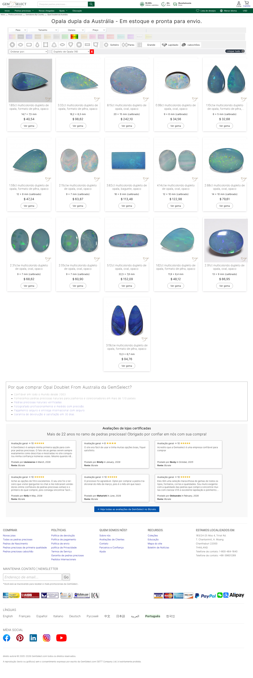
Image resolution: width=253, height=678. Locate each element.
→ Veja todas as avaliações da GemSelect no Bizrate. (126, 509)
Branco (139, 37)
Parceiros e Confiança (111, 547)
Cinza (56, 37)
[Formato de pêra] (37, 45)
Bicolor (12, 37)
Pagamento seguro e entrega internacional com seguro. (49, 410)
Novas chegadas (46, 11)
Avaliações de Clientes (111, 539)
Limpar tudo (233, 51)
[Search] (91, 4)
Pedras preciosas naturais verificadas (38, 402)
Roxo (101, 37)
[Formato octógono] (29, 45)
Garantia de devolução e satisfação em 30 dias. (44, 414)
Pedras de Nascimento (15, 543)
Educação (77, 11)
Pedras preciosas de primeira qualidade (25, 547)
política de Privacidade (64, 547)
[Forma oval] (20, 45)
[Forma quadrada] (45, 45)
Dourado (48, 37)
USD (245, 11)
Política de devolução (63, 535)
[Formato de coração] (71, 45)
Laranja (84, 37)
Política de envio (60, 543)
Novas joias (9, 535)
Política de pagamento (63, 539)
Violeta (131, 37)
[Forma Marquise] (62, 45)
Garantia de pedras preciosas (67, 555)
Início (7, 11)
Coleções (153, 535)
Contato (103, 543)
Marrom (38, 37)
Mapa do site (155, 543)
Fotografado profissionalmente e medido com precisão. (49, 406)
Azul (29, 37)
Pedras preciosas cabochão (18, 551)
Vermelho (110, 37)
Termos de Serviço (61, 551)
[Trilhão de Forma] (54, 45)
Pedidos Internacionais (63, 559)
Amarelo (149, 37)
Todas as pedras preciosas (17, 539)
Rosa (93, 37)
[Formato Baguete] (87, 45)
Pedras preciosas (24, 10)
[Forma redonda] (12, 45)
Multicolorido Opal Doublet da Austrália (74, 37)
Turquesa (121, 37)
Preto (21, 37)
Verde (65, 37)
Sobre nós (104, 535)
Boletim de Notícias (158, 547)
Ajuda (63, 10)
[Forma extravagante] (96, 45)
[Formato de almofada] (79, 45)
